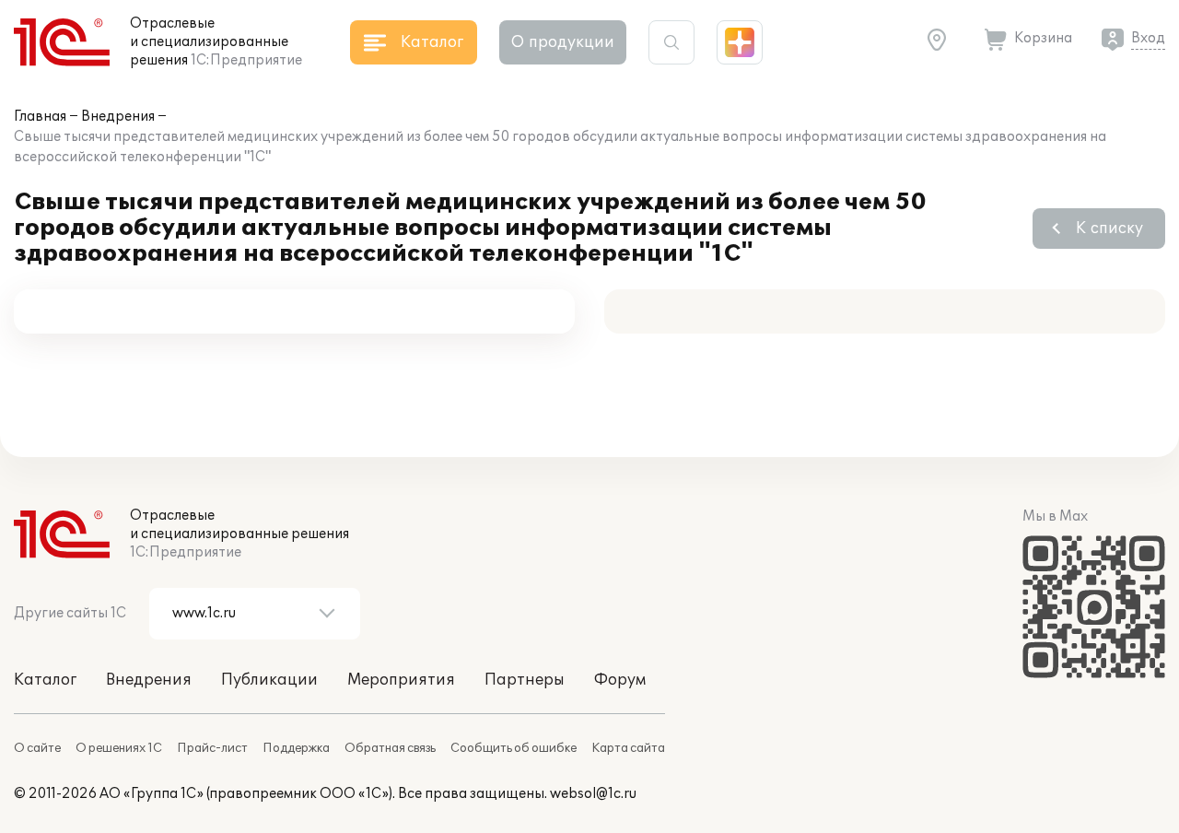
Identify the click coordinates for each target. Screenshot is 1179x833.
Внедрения (118, 116)
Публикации (269, 680)
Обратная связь (390, 748)
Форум (620, 680)
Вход (1148, 38)
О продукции (562, 42)
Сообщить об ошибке (513, 748)
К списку (1109, 228)
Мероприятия (401, 680)
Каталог (45, 680)
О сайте (37, 748)
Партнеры (524, 680)
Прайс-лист (212, 748)
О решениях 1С (119, 748)
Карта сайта (628, 748)
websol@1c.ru (593, 794)
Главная (40, 116)
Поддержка (296, 748)
